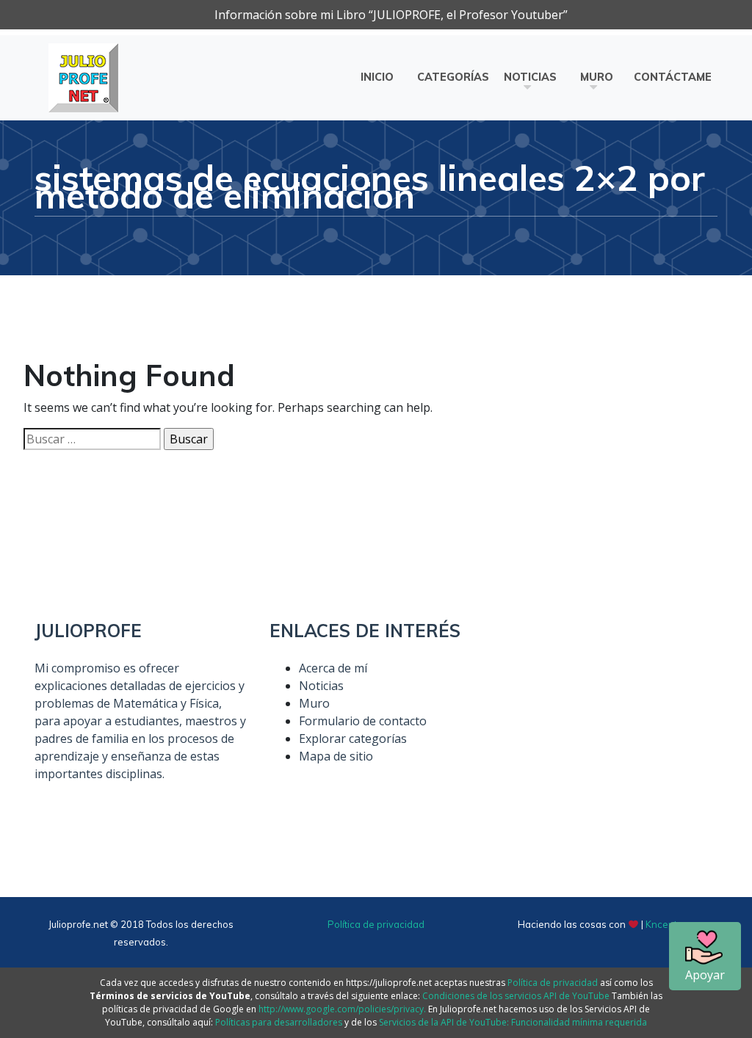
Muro (596, 77)
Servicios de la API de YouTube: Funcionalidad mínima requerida (513, 1022)
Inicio (377, 77)
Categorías (453, 77)
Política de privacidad (376, 924)
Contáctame (673, 77)
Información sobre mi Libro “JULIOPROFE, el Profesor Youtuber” (391, 15)
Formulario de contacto (363, 721)
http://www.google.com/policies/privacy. (342, 1009)
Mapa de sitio (336, 756)
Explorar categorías (353, 738)
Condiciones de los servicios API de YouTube (516, 996)
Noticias (530, 77)
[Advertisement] (611, 712)
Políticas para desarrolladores (278, 1022)
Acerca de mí (333, 668)
